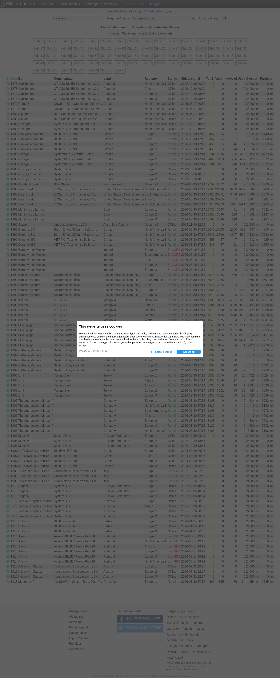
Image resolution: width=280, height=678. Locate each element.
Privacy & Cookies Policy (93, 350)
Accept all (189, 351)
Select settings (163, 351)
